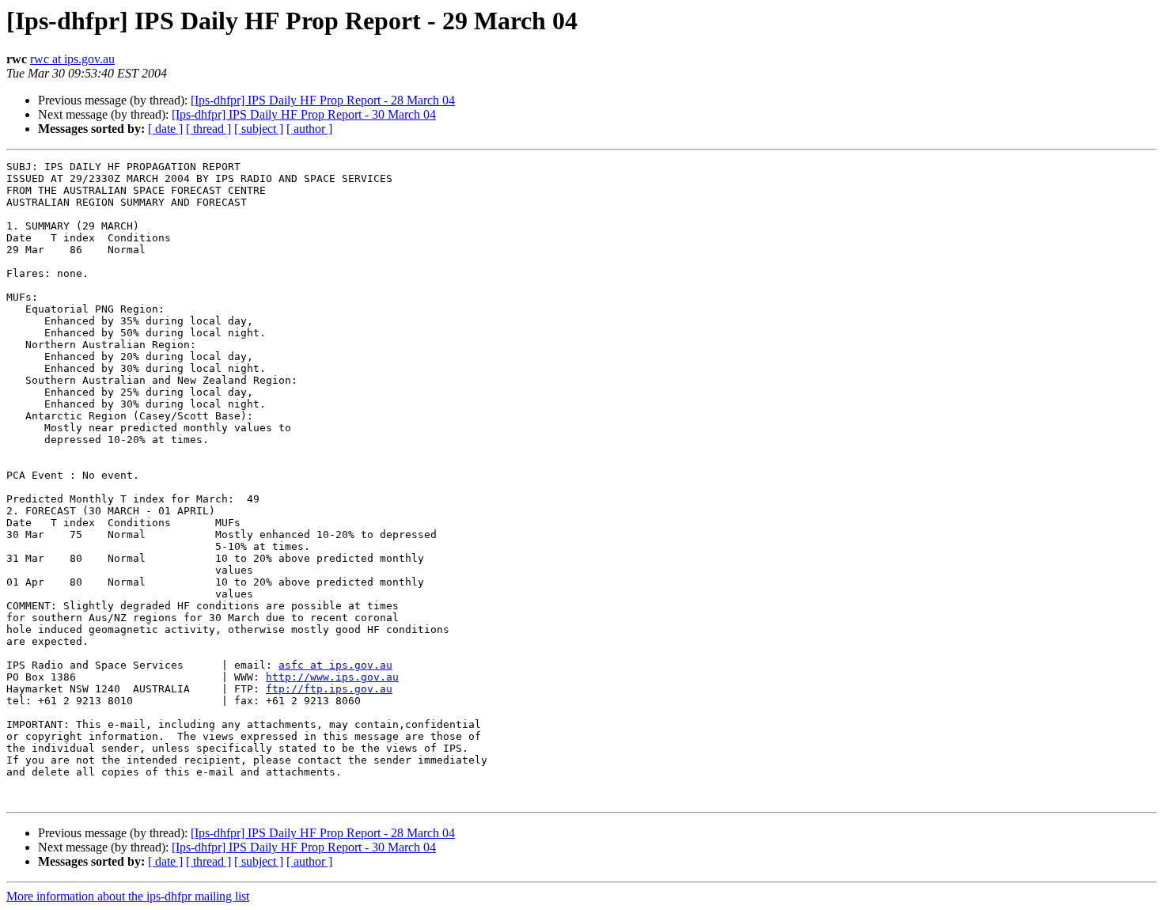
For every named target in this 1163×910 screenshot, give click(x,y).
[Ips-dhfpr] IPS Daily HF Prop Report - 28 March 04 (323, 100)
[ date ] (165, 128)
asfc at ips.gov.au (335, 665)
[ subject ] (258, 128)
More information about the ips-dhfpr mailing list (127, 896)
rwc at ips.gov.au (72, 59)
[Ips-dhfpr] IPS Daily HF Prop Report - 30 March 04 (304, 114)
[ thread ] (208, 128)
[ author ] (309, 128)
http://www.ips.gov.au (332, 677)
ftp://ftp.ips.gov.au (329, 689)
